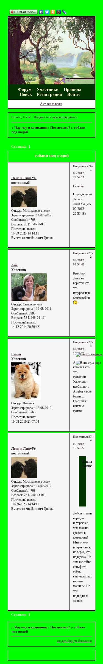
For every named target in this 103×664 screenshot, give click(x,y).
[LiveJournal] (64, 12)
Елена (16, 354)
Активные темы (51, 104)
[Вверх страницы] (89, 354)
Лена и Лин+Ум (24, 178)
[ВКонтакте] (41, 12)
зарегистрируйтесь (64, 117)
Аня (14, 265)
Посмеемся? (60, 127)
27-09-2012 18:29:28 (83, 348)
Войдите (39, 117)
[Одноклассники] (53, 12)
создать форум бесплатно (74, 641)
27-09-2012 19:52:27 (83, 442)
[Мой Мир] (59, 12)
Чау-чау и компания (30, 127)
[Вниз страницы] (88, 363)
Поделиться (80, 166)
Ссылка (78, 186)
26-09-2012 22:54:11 (83, 172)
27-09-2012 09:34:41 (83, 259)
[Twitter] (47, 12)
